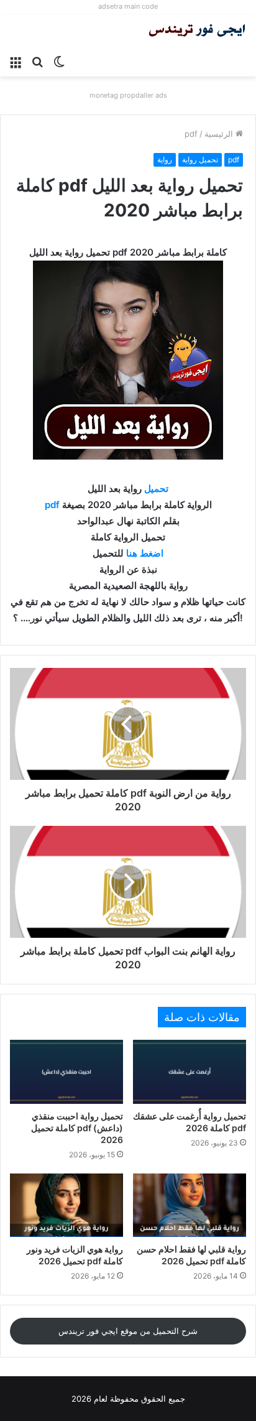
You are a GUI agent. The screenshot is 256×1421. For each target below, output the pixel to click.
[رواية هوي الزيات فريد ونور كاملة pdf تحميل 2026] (66, 1205)
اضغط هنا (144, 553)
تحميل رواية (200, 159)
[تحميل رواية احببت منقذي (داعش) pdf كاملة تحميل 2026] (66, 1072)
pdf (191, 134)
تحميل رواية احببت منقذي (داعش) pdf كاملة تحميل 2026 (77, 1128)
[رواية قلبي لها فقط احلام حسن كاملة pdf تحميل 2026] (189, 1205)
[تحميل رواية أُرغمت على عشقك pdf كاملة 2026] (189, 1072)
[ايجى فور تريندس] (197, 32)
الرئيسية (219, 134)
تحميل (156, 488)
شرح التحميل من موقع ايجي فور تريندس (128, 1331)
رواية (164, 159)
